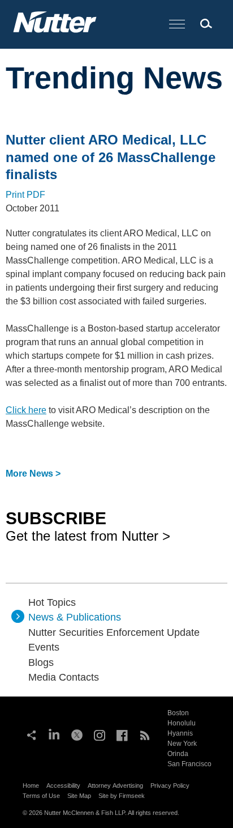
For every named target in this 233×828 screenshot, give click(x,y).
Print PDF (25, 194)
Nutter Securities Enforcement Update (114, 632)
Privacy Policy (169, 785)
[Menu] (177, 24)
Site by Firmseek (121, 795)
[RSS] (145, 733)
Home (31, 785)
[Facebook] (122, 733)
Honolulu (181, 723)
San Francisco (189, 764)
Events (43, 647)
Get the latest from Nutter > (88, 526)
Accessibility (63, 785)
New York (182, 744)
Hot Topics (52, 602)
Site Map (79, 795)
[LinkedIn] (54, 733)
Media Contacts (63, 677)
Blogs (41, 662)
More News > (33, 473)
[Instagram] (99, 733)
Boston (178, 713)
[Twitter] (77, 733)
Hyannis (180, 733)
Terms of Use (41, 795)
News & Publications (74, 617)
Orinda (177, 754)
